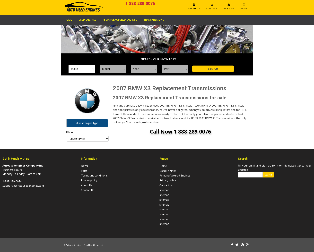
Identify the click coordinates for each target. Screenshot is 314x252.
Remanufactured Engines (174, 175)
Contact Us (87, 190)
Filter (69, 132)
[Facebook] (232, 245)
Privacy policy (89, 180)
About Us (194, 8)
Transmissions (154, 19)
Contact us (166, 185)
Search (268, 174)
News (243, 8)
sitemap (164, 190)
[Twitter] (237, 245)
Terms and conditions (94, 175)
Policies (229, 8)
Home (68, 19)
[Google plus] (247, 245)
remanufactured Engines (120, 19)
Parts (84, 171)
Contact (211, 8)
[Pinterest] (242, 245)
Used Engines (87, 19)
